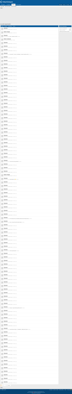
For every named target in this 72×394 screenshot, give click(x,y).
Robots (14, 26)
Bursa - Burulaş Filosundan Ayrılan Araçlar (16, 222)
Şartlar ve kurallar (55, 389)
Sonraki (9, 385)
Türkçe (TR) (4, 389)
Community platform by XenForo (36, 391)
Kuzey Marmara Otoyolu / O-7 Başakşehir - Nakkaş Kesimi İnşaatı (19, 329)
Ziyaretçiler (10, 26)
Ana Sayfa (3, 4)
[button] (5, 5)
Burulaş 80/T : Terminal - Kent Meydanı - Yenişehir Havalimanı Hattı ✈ (19, 54)
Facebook (9, 38)
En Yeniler (8, 4)
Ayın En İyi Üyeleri (7, 6)
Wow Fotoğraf (18, 4)
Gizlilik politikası (61, 389)
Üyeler (13, 4)
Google (8, 31)
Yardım (65, 389)
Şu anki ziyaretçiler (13, 6)
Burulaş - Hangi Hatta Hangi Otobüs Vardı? (16, 307)
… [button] (4, 385)
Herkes (2, 26)
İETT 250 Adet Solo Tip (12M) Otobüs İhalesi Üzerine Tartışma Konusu (19, 218)
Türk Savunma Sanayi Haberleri (14, 161)
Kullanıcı (5, 26)
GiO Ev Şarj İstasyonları (13, 250)
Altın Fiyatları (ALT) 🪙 (13, 179)
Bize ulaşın (51, 389)
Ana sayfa (68, 389)
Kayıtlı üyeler (2, 6)
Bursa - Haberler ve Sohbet (13, 36)
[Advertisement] (36, 16)
